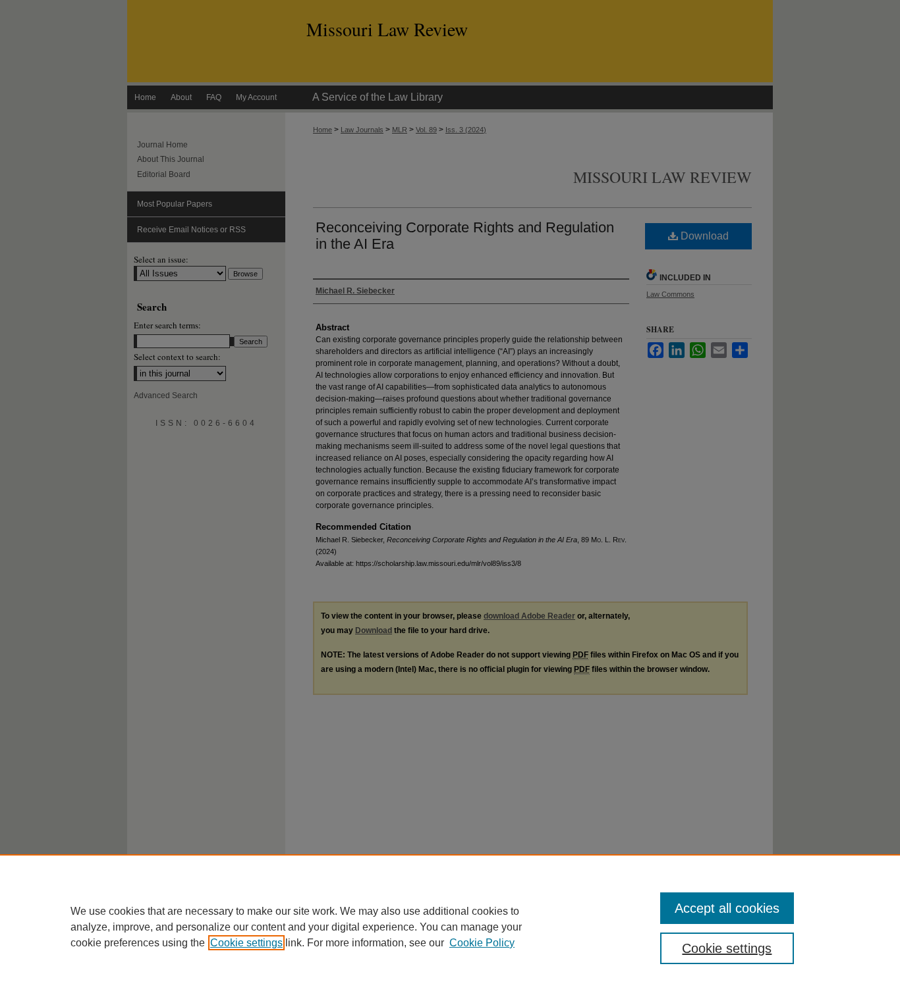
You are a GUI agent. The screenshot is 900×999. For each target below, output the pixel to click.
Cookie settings (246, 942)
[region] (450, 926)
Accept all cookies (727, 908)
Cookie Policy (482, 942)
